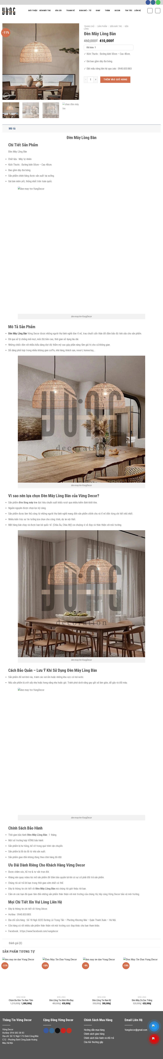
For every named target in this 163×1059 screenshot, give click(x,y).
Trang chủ (89, 26)
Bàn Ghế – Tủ (85, 11)
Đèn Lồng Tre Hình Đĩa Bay (61, 1000)
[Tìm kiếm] (149, 10)
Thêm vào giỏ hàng (115, 79)
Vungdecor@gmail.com (136, 1029)
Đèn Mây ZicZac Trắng (142, 1000)
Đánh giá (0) (15, 943)
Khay (98, 11)
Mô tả (12, 128)
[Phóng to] (7, 96)
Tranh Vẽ (70, 11)
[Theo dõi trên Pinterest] (63, 1030)
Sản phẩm (102, 26)
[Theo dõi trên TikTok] (57, 1030)
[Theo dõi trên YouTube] (69, 1030)
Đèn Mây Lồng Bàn (17, 333)
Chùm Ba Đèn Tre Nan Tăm (21, 1000)
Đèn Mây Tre (45, 11)
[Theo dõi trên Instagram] (153, 2)
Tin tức (128, 11)
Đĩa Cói (58, 11)
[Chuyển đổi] (5, 128)
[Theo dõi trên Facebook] (148, 2)
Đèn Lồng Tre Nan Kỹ (101, 1000)
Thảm (107, 11)
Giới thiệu (32, 11)
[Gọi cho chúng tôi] (158, 2)
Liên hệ (137, 11)
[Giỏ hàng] (157, 10)
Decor (117, 11)
